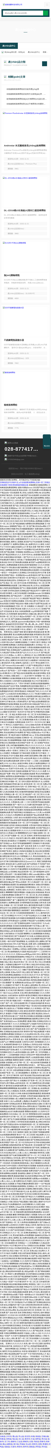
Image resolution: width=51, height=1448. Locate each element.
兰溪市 (13, 1447)
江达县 (19, 1441)
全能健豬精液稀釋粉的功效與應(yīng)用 (22, 89)
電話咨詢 (47, 446)
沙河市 (8, 1436)
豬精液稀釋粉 (10, 405)
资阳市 (34, 1444)
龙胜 (40, 1444)
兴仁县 (21, 1439)
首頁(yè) (21, 52)
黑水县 (44, 1439)
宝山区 (28, 1444)
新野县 (38, 1439)
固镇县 (31, 1447)
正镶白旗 (45, 1436)
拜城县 (22, 1444)
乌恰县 (36, 1441)
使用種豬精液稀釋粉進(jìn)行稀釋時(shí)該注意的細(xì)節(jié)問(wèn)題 (26, 99)
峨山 (4, 1444)
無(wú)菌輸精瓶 (12, 275)
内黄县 (2, 1439)
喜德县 (38, 1436)
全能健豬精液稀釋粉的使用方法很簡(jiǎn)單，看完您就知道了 (26, 94)
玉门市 (7, 1441)
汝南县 (2, 1436)
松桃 (32, 1436)
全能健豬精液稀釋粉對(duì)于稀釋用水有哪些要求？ (26, 104)
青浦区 (45, 1444)
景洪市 (27, 1439)
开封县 (44, 1447)
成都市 (13, 1441)
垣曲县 (7, 1447)
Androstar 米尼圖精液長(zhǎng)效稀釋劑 (24, 145)
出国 (31, 1441)
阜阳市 (19, 1447)
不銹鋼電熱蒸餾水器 (14, 340)
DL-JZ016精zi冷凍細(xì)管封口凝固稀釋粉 (25, 210)
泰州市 (25, 1447)
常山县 (21, 1436)
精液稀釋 (46, 52)
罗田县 (38, 1447)
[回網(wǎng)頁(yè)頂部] (47, 437)
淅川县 (16, 1444)
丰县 (32, 1439)
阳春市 (42, 1441)
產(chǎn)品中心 (8, 46)
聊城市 (25, 1441)
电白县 (15, 1439)
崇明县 (8, 1439)
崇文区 (27, 1436)
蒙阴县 (9, 1444)
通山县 (15, 1436)
